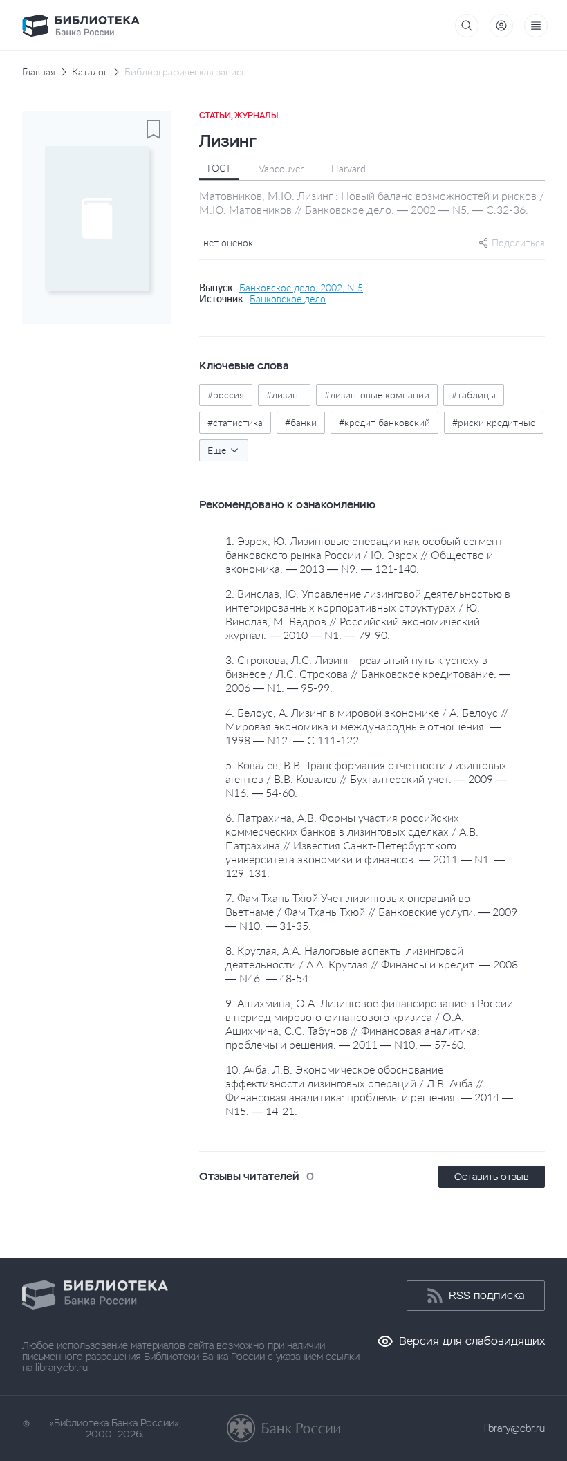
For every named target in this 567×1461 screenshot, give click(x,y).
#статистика (235, 422)
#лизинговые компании (376, 395)
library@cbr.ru (514, 1428)
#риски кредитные (493, 422)
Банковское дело (288, 298)
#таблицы (474, 395)
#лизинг (284, 395)
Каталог (90, 71)
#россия (225, 395)
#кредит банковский (384, 422)
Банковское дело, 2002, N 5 (301, 287)
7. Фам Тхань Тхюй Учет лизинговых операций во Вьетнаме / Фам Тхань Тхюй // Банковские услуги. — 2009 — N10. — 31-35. (371, 911)
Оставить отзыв (491, 1176)
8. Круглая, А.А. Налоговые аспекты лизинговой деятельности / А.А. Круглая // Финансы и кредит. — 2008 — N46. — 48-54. (371, 964)
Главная (38, 71)
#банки (301, 422)
